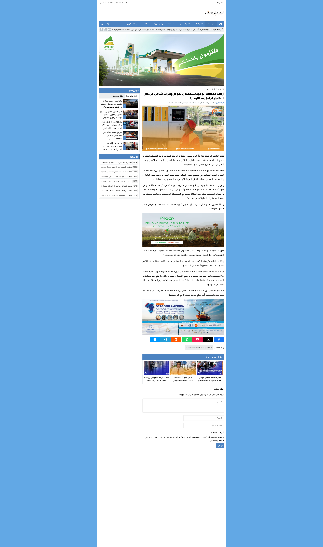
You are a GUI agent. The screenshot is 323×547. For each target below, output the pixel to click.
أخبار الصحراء (185, 24)
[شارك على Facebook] (218, 339)
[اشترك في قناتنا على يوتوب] (109, 29)
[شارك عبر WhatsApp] (186, 339)
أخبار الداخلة (198, 24)
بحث (102, 24)
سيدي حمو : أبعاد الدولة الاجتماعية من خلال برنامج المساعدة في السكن (183, 380)
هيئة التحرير (220, 103)
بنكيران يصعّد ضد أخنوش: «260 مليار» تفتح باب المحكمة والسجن (112, 135)
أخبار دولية (172, 24)
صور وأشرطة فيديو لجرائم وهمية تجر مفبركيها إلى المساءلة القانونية (156, 380)
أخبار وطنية (211, 24)
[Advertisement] (145, 13)
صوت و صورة (159, 24)
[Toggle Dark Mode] (108, 24)
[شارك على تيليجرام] (165, 339)
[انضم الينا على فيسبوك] (101, 29)
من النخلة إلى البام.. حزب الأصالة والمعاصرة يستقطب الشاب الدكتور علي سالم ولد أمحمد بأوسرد (136, 29)
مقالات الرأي (132, 24)
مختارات (146, 24)
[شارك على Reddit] (176, 339)
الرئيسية (221, 24)
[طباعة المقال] (154, 339)
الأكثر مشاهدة (132, 96)
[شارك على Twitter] (208, 339)
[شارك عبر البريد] (197, 339)
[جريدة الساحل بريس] (207, 13)
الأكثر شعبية (118, 96)
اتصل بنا (220, 3)
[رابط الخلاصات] (105, 29)
